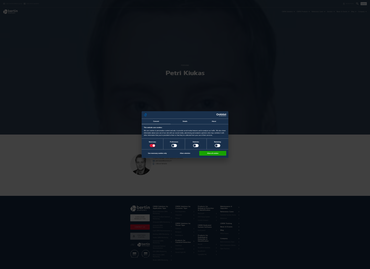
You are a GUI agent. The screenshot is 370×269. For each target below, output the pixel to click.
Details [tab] (185, 121)
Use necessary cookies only (157, 153)
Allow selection (185, 153)
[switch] (174, 145)
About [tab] (214, 121)
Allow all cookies (212, 153)
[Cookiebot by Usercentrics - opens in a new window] (217, 114)
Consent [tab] (156, 121)
